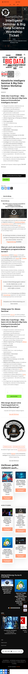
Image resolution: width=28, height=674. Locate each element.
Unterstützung (6, 295)
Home (14, 39)
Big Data (13, 453)
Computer (24, 258)
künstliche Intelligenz (20, 222)
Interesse (12, 314)
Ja (25, 606)
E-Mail (19, 2)
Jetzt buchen (14, 396)
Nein (25, 610)
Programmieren (5, 255)
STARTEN (18, 666)
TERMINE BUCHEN (7, 446)
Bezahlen (6, 179)
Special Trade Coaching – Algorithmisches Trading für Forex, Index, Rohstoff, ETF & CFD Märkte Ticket (21, 599)
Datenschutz (4, 642)
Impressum (3, 645)
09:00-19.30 (6, 2)
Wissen (17, 258)
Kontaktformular (22, 449)
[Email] (5, 188)
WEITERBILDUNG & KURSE (19, 446)
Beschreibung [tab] (7, 196)
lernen (15, 255)
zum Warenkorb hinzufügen (14, 175)
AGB (2, 640)
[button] (24, 54)
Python (24, 374)
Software (24, 341)
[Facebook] (8, 188)
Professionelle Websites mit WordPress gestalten (7, 590)
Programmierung (11, 242)
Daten (19, 225)
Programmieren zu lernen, (7, 223)
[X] (11, 188)
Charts (20, 369)
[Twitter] (2, 188)
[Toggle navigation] (25, 9)
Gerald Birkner (14, 414)
